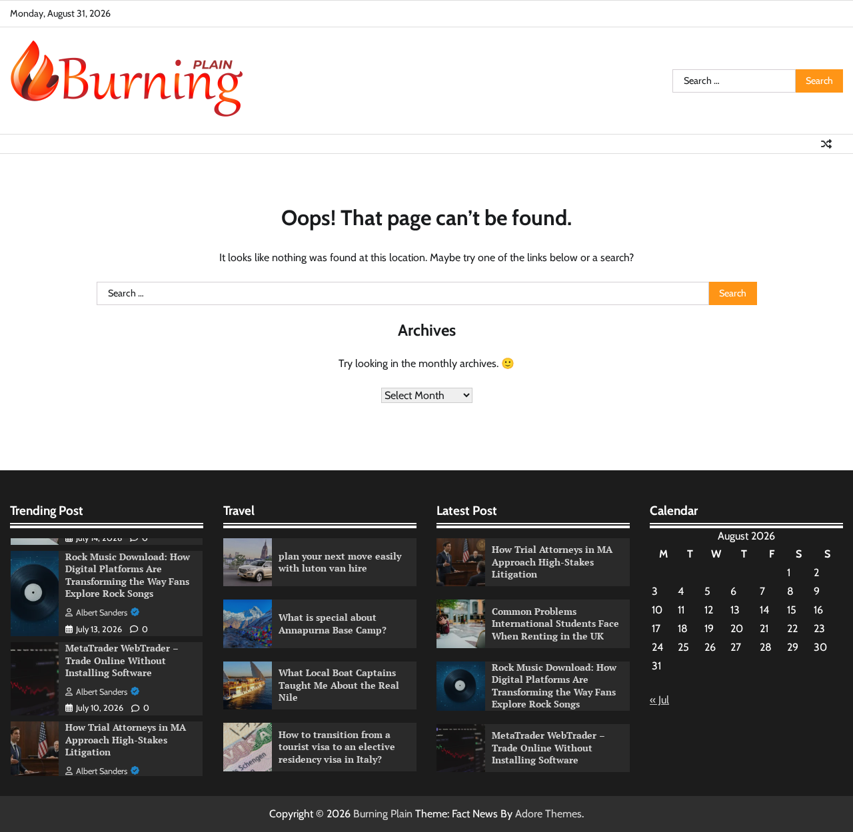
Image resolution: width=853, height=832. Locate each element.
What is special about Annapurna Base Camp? (333, 623)
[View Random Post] (826, 144)
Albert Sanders (101, 613)
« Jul (659, 699)
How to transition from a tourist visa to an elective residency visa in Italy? (337, 746)
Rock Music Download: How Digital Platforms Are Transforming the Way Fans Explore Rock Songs (127, 575)
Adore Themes (548, 813)
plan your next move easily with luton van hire (340, 562)
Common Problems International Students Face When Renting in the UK (555, 623)
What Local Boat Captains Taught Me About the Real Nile (339, 684)
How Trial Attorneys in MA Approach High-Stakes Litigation (125, 739)
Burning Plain (383, 813)
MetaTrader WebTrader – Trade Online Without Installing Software (122, 660)
